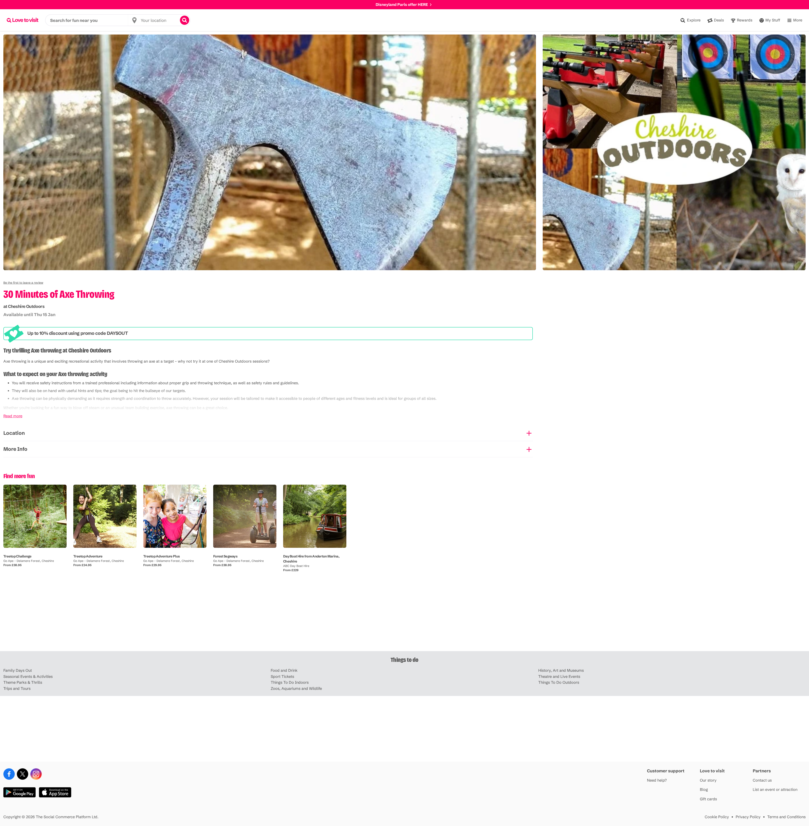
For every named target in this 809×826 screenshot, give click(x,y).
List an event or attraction (775, 789)
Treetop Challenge (17, 556)
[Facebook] (9, 774)
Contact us (762, 780)
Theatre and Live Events (559, 676)
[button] (23, 283)
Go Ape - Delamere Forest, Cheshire (28, 561)
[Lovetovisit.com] (22, 20)
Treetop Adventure (88, 556)
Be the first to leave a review (23, 283)
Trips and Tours (17, 688)
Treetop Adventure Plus (161, 556)
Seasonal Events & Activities (28, 676)
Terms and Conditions (786, 817)
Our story (708, 780)
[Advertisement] (404, 618)
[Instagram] (36, 774)
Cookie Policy (717, 817)
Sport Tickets (282, 676)
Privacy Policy (748, 817)
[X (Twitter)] (22, 774)
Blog (704, 789)
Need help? (657, 780)
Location (14, 433)
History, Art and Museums (561, 670)
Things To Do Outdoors (558, 682)
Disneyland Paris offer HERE (402, 4)
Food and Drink (284, 670)
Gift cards (708, 799)
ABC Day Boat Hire (296, 566)
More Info (15, 449)
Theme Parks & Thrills (22, 682)
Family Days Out (17, 670)
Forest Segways (225, 556)
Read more (12, 416)
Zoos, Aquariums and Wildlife (296, 688)
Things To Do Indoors (290, 682)
